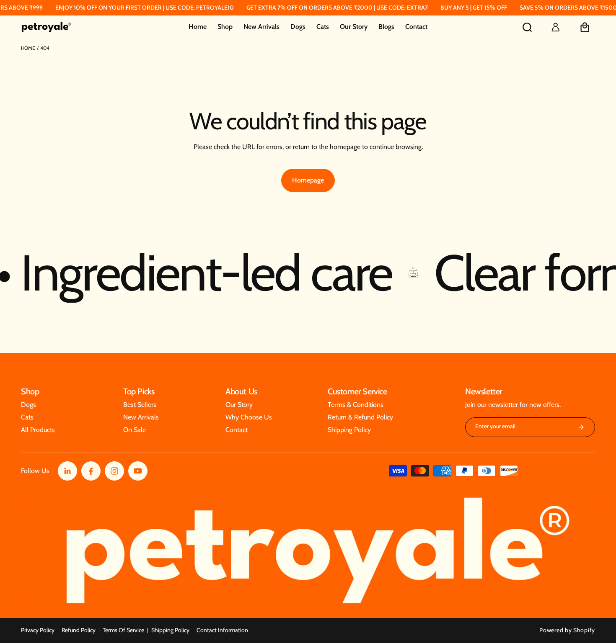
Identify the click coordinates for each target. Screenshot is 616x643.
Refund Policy (79, 630)
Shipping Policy (170, 630)
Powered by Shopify (567, 630)
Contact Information (222, 630)
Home (28, 48)
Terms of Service (123, 630)
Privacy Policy (37, 630)
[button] (225, 27)
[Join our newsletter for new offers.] (581, 427)
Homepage (308, 180)
